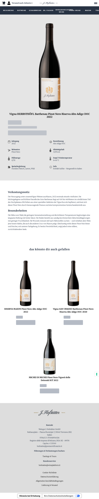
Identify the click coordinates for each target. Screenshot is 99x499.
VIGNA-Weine (75, 10)
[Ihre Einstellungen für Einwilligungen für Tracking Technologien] (96, 374)
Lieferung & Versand (50, 485)
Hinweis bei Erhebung (29, 496)
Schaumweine (35, 10)
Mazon (88, 10)
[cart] (3, 3)
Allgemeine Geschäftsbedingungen (49, 481)
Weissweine (8, 10)
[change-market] (22, 3)
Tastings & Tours (49, 456)
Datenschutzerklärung (49, 477)
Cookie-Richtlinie (50, 472)
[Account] (9, 3)
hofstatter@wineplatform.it (49, 465)
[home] (49, 3)
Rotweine (21, 10)
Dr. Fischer (48, 10)
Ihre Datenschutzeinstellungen (58, 496)
